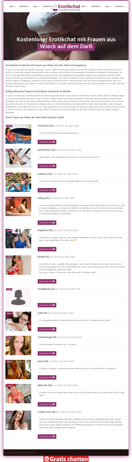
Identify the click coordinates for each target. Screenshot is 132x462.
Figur (35, 6)
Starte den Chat (46, 142)
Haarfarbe (23, 6)
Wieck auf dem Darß (68, 125)
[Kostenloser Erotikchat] (66, 7)
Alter (11, 6)
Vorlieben (47, 6)
